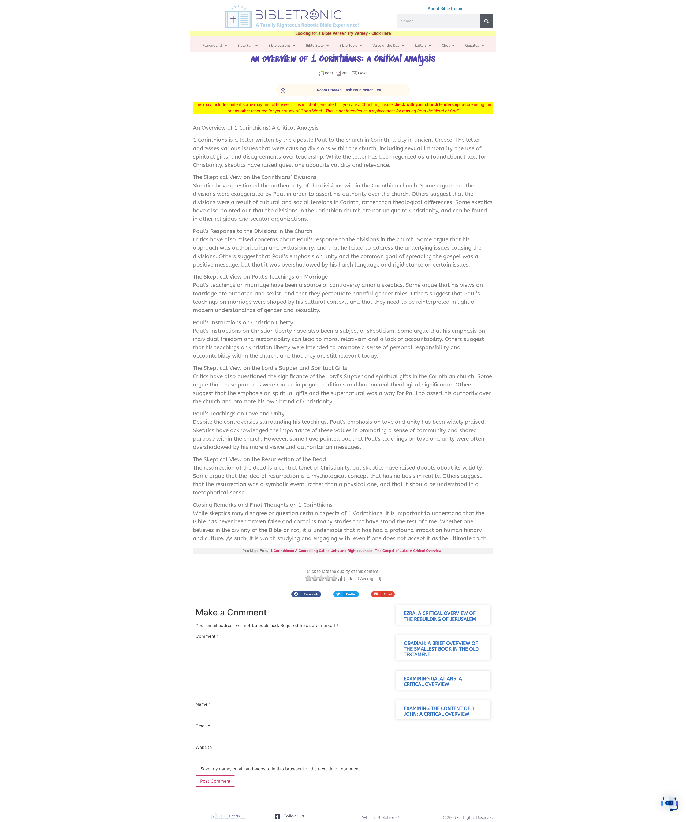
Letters (420, 45)
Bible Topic (348, 45)
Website (204, 747)
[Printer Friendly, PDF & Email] (343, 75)
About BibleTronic (445, 8)
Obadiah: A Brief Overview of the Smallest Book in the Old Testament (441, 649)
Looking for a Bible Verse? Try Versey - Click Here (343, 33)
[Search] (486, 21)
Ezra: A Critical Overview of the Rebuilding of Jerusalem (440, 616)
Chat (446, 45)
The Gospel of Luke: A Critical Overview (408, 551)
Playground (212, 45)
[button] (306, 594)
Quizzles (472, 45)
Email (203, 726)
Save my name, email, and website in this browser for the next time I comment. (280, 769)
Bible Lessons (279, 45)
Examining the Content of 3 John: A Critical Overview (439, 711)
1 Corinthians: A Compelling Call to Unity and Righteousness (321, 551)
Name (203, 704)
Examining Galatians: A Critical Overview (433, 681)
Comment (207, 636)
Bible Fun (245, 45)
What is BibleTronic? (381, 817)
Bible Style (315, 45)
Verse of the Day (386, 45)
